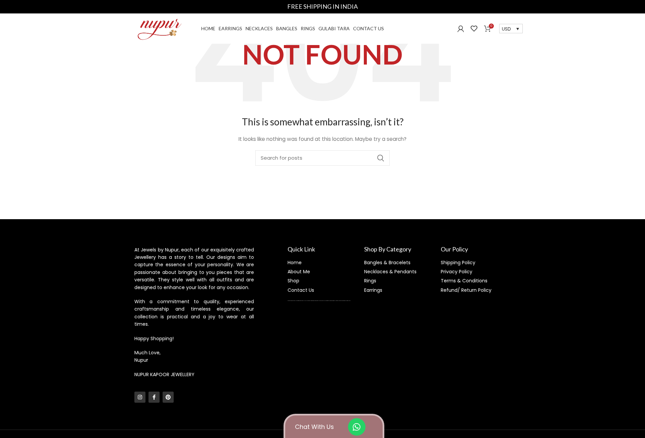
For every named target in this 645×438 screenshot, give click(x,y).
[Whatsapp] (357, 427)
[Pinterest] (168, 397)
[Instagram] (139, 397)
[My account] (460, 28)
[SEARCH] (380, 158)
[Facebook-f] (154, 397)
